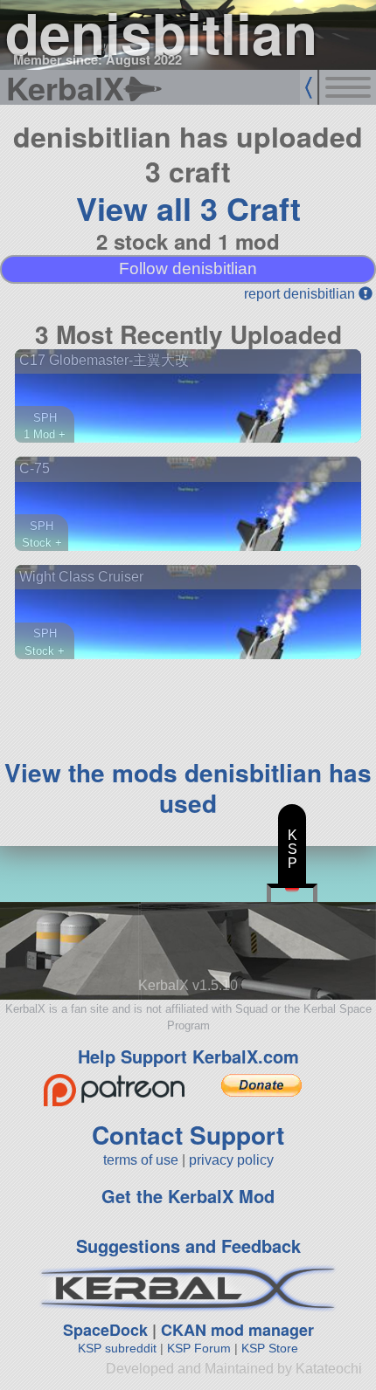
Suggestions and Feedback (188, 1245)
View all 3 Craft (188, 208)
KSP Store (269, 1348)
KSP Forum (199, 1348)
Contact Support (188, 1135)
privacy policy (231, 1160)
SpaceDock (105, 1329)
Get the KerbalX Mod (188, 1195)
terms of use (140, 1160)
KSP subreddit (117, 1348)
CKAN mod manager (237, 1329)
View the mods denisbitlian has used (188, 787)
